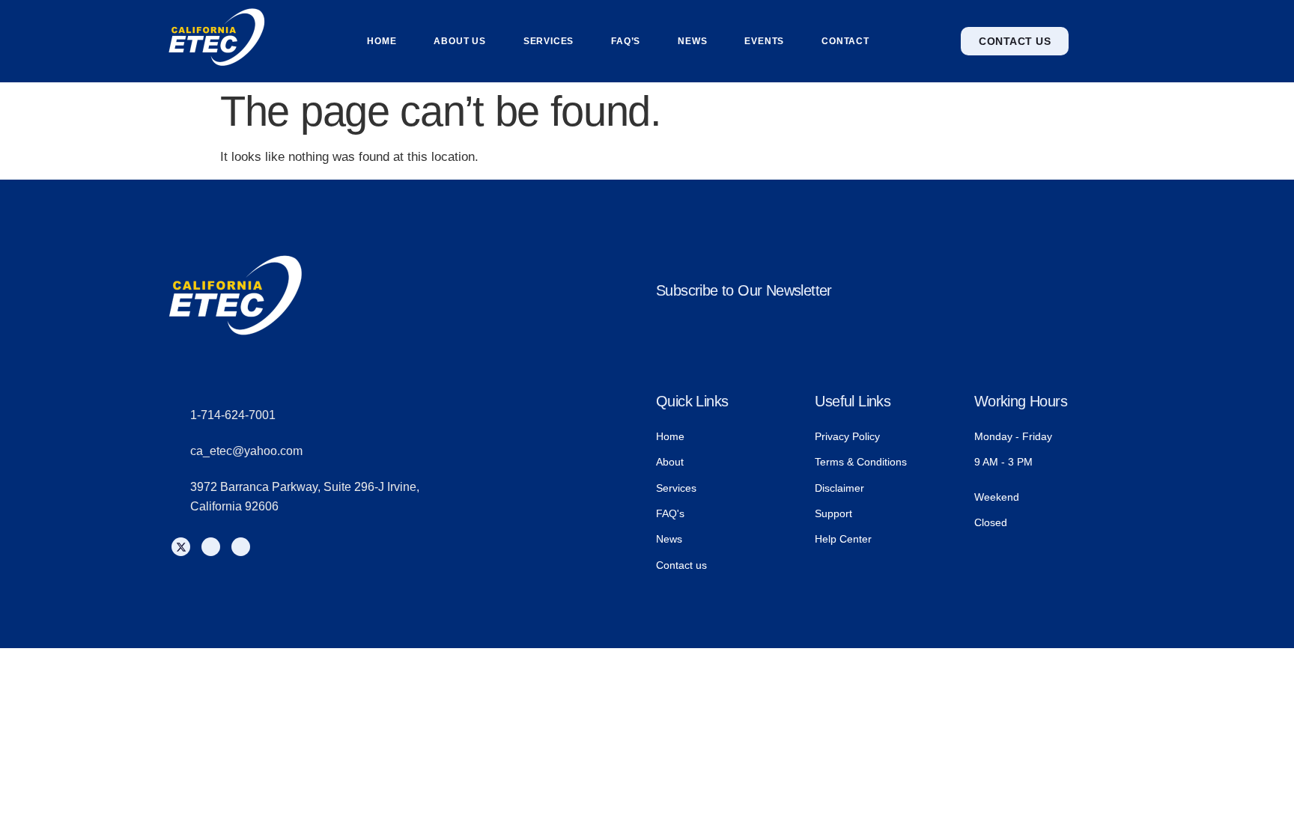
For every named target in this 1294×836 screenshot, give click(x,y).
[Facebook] (210, 546)
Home (381, 41)
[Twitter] (180, 546)
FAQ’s (625, 41)
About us (459, 41)
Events (764, 41)
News (692, 41)
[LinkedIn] (240, 546)
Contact (845, 41)
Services (548, 41)
